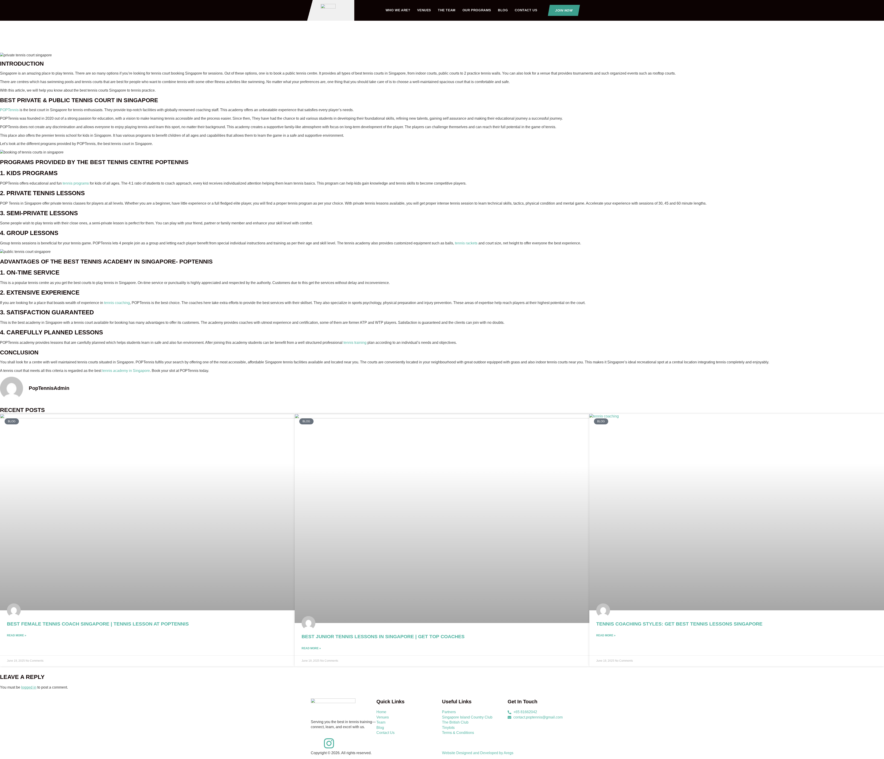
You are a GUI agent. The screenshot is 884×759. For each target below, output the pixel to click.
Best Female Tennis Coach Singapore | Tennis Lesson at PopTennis (98, 623)
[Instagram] (329, 743)
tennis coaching (117, 303)
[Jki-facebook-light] (316, 743)
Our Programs (476, 10)
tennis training (354, 343)
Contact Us (526, 10)
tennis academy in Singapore (126, 371)
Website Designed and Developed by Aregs (477, 753)
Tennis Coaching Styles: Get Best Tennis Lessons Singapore (679, 623)
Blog (503, 10)
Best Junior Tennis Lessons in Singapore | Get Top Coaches (383, 636)
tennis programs (76, 183)
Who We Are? (398, 10)
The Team (447, 10)
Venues (424, 10)
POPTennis (9, 110)
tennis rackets (466, 243)
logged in (28, 687)
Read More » (16, 635)
